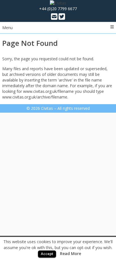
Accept (47, 253)
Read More (70, 253)
